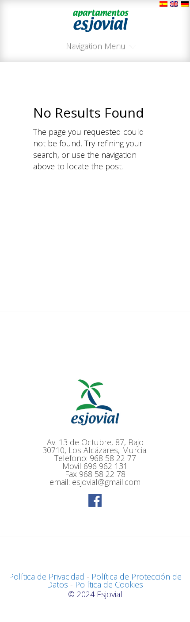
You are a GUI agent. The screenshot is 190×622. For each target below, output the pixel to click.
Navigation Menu (95, 46)
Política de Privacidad (46, 576)
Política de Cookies (109, 584)
